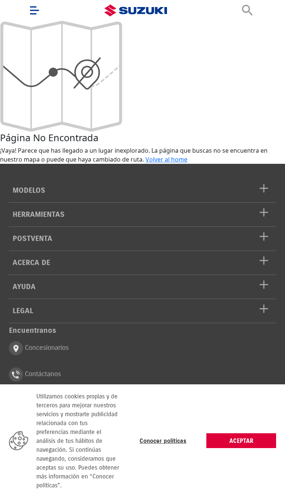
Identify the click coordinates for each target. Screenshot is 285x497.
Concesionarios (46, 348)
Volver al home (166, 159)
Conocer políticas (163, 440)
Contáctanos (42, 374)
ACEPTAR (241, 440)
